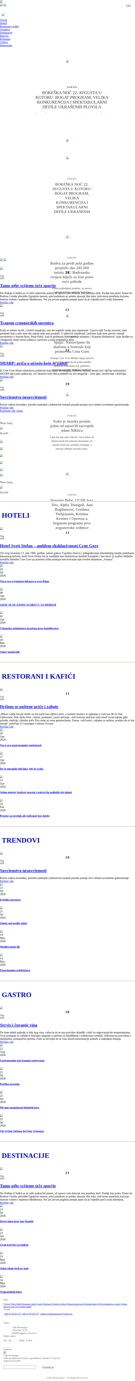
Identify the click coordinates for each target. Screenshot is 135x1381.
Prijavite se (48, 1367)
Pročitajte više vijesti (11, 410)
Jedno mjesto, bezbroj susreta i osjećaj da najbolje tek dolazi (36, 792)
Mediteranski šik (10, 946)
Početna (7, 1304)
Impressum (6, 45)
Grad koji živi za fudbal (14, 1244)
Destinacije (6, 32)
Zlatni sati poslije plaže (13, 923)
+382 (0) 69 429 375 (30, 1314)
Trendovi (5, 29)
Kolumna (5, 39)
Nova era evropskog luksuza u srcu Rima (24, 581)
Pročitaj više (7, 302)
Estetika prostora (10, 899)
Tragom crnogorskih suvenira (27, 323)
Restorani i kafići (9, 26)
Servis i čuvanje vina (18, 1025)
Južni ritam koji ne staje (14, 1268)
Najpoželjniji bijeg (11, 1291)
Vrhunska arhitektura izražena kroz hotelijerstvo (29, 628)
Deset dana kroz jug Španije (17, 1221)
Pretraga (70, 1304)
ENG (128, 6)
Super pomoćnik (10, 651)
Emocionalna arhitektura (15, 970)
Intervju (4, 35)
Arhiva (4, 42)
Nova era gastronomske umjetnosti (20, 745)
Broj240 (4, 433)
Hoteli (3, 23)
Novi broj (6, 423)
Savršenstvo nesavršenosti (23, 397)
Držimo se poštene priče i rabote (29, 706)
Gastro (40, 1304)
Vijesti (3, 20)
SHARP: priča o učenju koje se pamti (34, 363)
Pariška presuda (10, 1084)
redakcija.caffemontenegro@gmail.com (56, 1314)
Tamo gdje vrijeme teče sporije (28, 285)
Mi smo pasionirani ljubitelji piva (19, 1107)
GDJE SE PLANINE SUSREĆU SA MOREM (28, 604)
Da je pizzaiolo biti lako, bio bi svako (21, 768)
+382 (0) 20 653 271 (12, 1314)
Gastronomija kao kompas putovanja (22, 1060)
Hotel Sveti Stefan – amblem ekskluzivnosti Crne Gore (49, 545)
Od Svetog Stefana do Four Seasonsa (22, 1131)
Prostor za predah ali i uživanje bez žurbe (25, 815)
